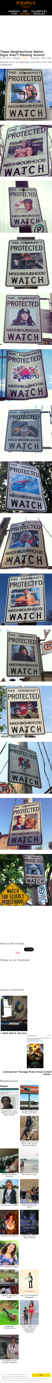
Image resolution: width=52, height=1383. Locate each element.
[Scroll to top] (43, 1371)
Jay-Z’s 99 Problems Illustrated (29, 1296)
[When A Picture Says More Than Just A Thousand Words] (29, 1140)
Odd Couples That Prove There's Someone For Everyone (29, 1329)
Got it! (41, 1375)
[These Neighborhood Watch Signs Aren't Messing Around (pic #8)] (26, 512)
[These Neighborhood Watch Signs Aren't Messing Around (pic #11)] (26, 681)
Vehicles (39, 13)
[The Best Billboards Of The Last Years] (29, 1109)
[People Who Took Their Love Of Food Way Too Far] (9, 1109)
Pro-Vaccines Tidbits (9, 1266)
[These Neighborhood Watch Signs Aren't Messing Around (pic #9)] (26, 568)
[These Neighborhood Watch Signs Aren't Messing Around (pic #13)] (26, 793)
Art (25, 11)
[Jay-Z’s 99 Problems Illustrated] (29, 1293)
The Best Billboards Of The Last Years (29, 1112)
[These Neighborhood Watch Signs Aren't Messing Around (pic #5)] (26, 344)
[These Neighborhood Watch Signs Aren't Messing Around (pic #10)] (26, 625)
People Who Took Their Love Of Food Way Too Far (9, 1113)
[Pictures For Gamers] (9, 1234)
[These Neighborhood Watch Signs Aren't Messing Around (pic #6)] (26, 400)
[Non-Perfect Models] (9, 1203)
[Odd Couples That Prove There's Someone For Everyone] (29, 1324)
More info (36, 1381)
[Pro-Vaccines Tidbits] (9, 1265)
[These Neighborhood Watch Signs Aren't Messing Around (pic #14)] (26, 849)
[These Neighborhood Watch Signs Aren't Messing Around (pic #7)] (26, 456)
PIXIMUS (26, 2)
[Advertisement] (26, 32)
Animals (14, 11)
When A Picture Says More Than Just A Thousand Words (29, 1144)
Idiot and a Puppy (29, 1174)
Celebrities (39, 11)
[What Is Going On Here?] (29, 1203)
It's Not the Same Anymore (9, 1175)
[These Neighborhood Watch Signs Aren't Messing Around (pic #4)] (26, 288)
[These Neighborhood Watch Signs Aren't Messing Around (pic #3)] (26, 232)
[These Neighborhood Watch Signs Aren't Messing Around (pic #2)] (26, 176)
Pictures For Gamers (9, 1236)
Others (25, 13)
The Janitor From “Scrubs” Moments (9, 1361)
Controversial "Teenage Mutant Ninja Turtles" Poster (27, 1073)
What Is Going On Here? (29, 1206)
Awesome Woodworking (9, 1327)
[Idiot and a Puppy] (29, 1172)
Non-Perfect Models (9, 1205)
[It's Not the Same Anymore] (9, 1172)
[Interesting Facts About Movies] (29, 1234)
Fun (14, 13)
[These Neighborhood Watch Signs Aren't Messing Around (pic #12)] (26, 737)
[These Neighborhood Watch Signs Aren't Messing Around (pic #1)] (26, 120)
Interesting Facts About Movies (29, 1237)
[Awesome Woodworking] (9, 1324)
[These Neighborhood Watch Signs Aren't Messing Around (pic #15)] (26, 905)
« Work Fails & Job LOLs (14, 1033)
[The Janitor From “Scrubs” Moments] (9, 1358)
